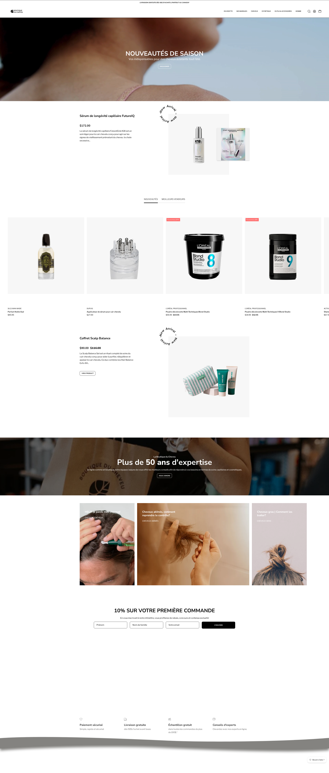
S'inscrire (218, 625)
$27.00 (90, 315)
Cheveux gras (264, 521)
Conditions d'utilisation (91, 750)
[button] (228, 11)
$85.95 (11, 315)
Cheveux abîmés (150, 521)
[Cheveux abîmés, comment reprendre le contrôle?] (193, 544)
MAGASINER (164, 66)
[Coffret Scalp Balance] (208, 376)
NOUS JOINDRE (164, 476)
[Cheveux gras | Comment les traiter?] (279, 544)
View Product (89, 151)
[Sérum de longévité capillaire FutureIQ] (198, 144)
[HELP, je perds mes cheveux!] (107, 544)
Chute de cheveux (94, 517)
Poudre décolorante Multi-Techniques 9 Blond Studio (267, 312)
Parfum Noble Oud (16, 312)
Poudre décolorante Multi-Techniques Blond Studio (188, 312)
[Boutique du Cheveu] (17, 11)
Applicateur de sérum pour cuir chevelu (104, 312)
